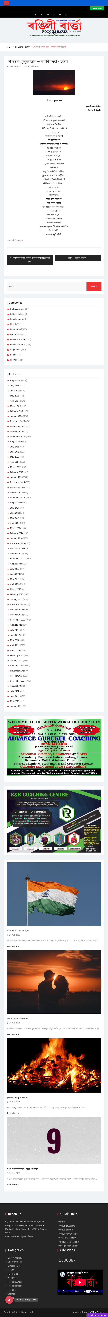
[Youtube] (48, 15)
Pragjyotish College (69, 1246)
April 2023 (15, 584)
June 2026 (15, 390)
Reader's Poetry (16, 240)
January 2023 (16, 599)
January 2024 (16, 538)
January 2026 (16, 416)
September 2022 (17, 620)
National (14, 334)
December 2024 (17, 482)
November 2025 (17, 426)
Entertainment (16, 319)
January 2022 (16, 660)
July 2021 (14, 691)
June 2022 (15, 635)
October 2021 (16, 676)
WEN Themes (97, 1312)
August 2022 (16, 625)
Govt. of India (66, 1230)
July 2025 (14, 447)
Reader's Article (17, 339)
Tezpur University (68, 1238)
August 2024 (16, 502)
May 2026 (14, 396)
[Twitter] (41, 15)
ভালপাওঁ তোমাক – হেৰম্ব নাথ (17, 1018)
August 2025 (16, 441)
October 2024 (16, 492)
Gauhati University (69, 1234)
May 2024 (14, 518)
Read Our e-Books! (97, 1315)
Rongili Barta (33, 66)
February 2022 (16, 655)
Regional (14, 349)
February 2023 (16, 594)
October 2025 (16, 431)
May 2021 (14, 701)
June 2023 (15, 574)
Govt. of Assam (67, 1226)
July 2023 (14, 569)
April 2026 (15, 401)
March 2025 (15, 467)
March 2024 (15, 528)
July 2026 (14, 385)
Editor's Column (17, 314)
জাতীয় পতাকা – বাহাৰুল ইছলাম (18, 930)
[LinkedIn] (60, 15)
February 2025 (16, 472)
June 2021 (15, 696)
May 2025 (14, 457)
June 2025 (15, 452)
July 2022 (14, 630)
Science (14, 355)
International (16, 329)
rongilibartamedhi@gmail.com (19, 1236)
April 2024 (15, 523)
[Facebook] (35, 15)
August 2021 (16, 686)
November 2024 (17, 487)
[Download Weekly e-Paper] (9, 1300)
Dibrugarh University (69, 1242)
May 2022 (14, 640)
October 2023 (16, 553)
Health (13, 324)
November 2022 (17, 609)
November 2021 (17, 671)
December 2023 (17, 543)
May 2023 (14, 579)
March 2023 (15, 589)
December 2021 (17, 665)
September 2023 (17, 558)
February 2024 (16, 533)
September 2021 (17, 681)
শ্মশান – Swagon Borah (17, 1097)
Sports (13, 360)
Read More (12, 946)
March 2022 (15, 650)
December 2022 (17, 604)
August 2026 (16, 380)
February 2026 (16, 411)
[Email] (72, 15)
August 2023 (16, 564)
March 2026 (15, 406)
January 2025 (16, 477)
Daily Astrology (17, 309)
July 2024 (14, 508)
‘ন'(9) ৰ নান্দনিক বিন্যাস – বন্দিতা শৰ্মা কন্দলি (22, 1169)
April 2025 (15, 462)
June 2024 (15, 513)
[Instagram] (54, 15)
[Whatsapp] (66, 15)
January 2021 (16, 706)
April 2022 (15, 645)
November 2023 (17, 548)
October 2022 (16, 614)
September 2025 (17, 436)
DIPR (62, 1222)
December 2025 (17, 421)
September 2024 (17, 497)
